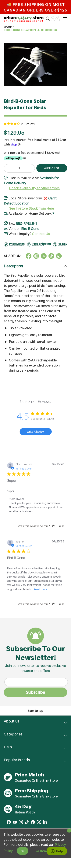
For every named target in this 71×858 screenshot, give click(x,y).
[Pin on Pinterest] (59, 256)
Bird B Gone (30, 229)
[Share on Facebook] (28, 256)
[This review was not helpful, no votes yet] (60, 526)
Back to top (35, 711)
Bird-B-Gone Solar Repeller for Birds (30, 30)
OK (22, 851)
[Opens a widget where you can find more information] (56, 851)
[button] (53, 19)
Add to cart (51, 168)
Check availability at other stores (34, 188)
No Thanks (41, 851)
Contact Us (41, 234)
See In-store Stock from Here (31, 208)
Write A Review (35, 431)
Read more (40, 589)
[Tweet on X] (36, 256)
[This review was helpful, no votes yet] (53, 526)
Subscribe (35, 692)
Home (8, 27)
